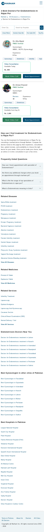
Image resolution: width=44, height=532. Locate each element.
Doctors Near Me (18, 33)
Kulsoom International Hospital (11, 448)
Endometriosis (26, 17)
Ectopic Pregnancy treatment (11, 222)
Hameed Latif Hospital (8, 468)
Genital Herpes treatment (9, 242)
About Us (19, 518)
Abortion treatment (7, 230)
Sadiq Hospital (6, 496)
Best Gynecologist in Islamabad (12, 386)
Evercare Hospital (7, 488)
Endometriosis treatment (9, 210)
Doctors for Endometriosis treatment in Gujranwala (18, 357)
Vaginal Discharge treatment (11, 254)
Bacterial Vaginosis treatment (11, 226)
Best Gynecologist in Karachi (11, 390)
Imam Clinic (5, 480)
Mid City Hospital (7, 476)
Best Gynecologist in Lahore (11, 395)
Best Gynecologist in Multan (11, 399)
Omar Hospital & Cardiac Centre (12, 504)
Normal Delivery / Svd (8, 320)
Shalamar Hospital (7, 444)
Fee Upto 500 (31, 33)
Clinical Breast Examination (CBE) (13, 316)
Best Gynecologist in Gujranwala (12, 382)
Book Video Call (11, 76)
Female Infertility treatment (10, 238)
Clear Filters (6, 33)
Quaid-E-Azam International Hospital (13, 452)
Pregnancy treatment (8, 214)
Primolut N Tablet (7, 275)
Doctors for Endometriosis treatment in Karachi (17, 341)
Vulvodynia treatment (8, 234)
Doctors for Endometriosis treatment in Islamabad (18, 345)
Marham (4, 17)
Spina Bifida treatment (8, 202)
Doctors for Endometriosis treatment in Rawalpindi (18, 349)
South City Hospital (7, 432)
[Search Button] (41, 28)
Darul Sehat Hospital (8, 456)
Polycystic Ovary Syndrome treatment (14, 250)
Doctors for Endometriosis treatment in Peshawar (18, 361)
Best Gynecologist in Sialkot (11, 415)
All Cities (37, 518)
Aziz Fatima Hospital (8, 492)
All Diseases (13, 17)
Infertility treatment (7, 246)
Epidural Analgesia (7, 304)
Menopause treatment (8, 218)
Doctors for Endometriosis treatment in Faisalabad (18, 353)
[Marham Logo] (8, 4)
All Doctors (5, 520)
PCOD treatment (6, 206)
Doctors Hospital (6, 500)
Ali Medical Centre (7, 464)
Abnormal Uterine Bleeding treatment (14, 258)
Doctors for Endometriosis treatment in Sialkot (17, 365)
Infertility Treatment (8, 296)
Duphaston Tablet (7, 279)
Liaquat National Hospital (9, 428)
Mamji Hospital (6, 460)
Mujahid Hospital (6, 472)
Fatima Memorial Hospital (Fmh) (12, 440)
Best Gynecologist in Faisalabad (12, 379)
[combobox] (7, 28)
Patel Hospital (6, 436)
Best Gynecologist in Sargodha (11, 411)
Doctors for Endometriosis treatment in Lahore (17, 337)
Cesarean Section (7, 312)
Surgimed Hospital (7, 484)
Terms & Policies (8, 518)
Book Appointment (32, 76)
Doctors (28, 518)
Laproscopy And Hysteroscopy (11, 308)
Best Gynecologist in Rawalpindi (12, 406)
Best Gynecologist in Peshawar (12, 402)
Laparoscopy (5, 300)
